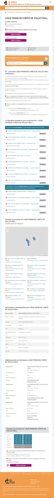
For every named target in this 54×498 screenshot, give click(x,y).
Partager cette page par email (13, 48)
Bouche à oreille (32, 48)
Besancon (29, 12)
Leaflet (36, 255)
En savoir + (42, 133)
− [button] (7, 231)
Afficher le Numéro (16, 34)
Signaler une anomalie (12, 49)
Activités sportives (11, 12)
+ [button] (7, 228)
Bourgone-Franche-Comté (21, 12)
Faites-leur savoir (26, 456)
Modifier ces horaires (24, 454)
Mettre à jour (32, 49)
